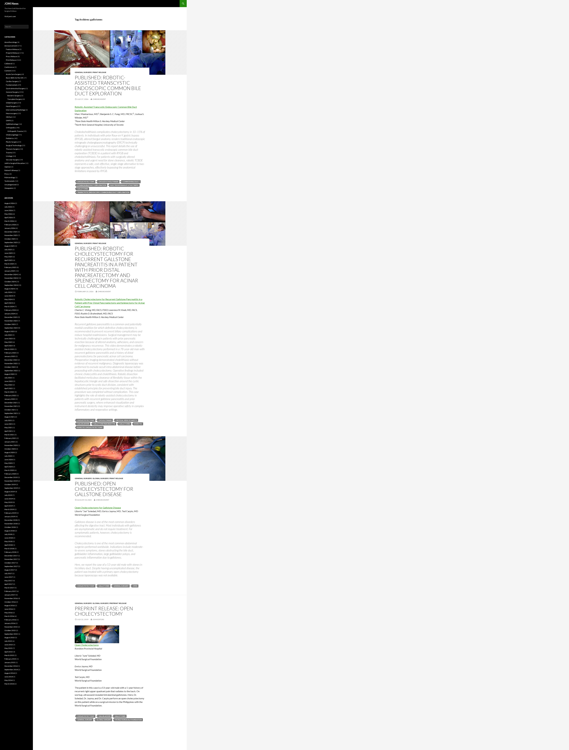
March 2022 (9, 392)
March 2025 (9, 264)
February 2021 (10, 438)
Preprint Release (118, 603)
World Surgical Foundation (128, 720)
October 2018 (10, 527)
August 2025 (9, 246)
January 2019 (9, 516)
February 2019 (10, 513)
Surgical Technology (14, 145)
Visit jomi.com (10, 16)
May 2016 (8, 612)
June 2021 (8, 424)
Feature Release (12, 49)
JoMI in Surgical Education (14, 163)
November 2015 (10, 627)
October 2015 (10, 630)
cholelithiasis (105, 420)
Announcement (10, 46)
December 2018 (10, 520)
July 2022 (8, 378)
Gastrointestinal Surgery (15, 88)
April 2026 (8, 217)
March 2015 (9, 655)
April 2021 (8, 431)
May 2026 (8, 214)
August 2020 (9, 452)
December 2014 (10, 666)
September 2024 (11, 285)
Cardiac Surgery (12, 81)
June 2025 (8, 253)
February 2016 (10, 620)
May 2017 (8, 580)
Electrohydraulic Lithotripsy (124, 185)
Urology (9, 156)
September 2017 (11, 566)
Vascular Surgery (12, 160)
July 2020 (8, 456)
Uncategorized (10, 184)
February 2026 (10, 225)
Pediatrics (10, 138)
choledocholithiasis (108, 182)
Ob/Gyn (9, 117)
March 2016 (9, 616)
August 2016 (9, 605)
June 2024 (8, 296)
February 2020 (10, 474)
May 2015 (8, 648)
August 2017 (9, 570)
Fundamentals (11, 85)
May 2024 (8, 299)
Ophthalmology (12, 124)
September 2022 (11, 370)
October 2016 (10, 602)
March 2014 (9, 684)
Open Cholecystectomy (87, 645)
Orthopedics (11, 128)
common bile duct (131, 182)
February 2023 (10, 353)
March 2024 (9, 306)
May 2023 (8, 342)
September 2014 (11, 669)
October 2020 (10, 449)
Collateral (8, 63)
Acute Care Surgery (13, 74)
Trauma (9, 152)
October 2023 (10, 324)
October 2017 (10, 563)
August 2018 (9, 531)
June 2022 (8, 381)
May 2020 (8, 463)
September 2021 (11, 413)
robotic (138, 424)
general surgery (121, 586)
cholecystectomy (85, 182)
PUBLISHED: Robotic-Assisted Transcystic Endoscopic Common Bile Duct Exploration (108, 85)
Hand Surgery (11, 106)
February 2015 (10, 659)
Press (6, 174)
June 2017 (8, 577)
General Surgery (83, 72)
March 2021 (9, 435)
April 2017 (8, 584)
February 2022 (10, 395)
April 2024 (8, 303)
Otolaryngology (12, 135)
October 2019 (10, 484)
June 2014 (8, 677)
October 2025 (10, 239)
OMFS (8, 120)
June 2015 (8, 645)
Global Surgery (100, 478)
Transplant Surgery (14, 99)
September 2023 (11, 328)
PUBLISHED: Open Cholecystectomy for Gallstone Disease (104, 489)
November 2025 (10, 235)
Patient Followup (11, 170)
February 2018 (10, 552)
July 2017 (8, 573)
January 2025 (9, 271)
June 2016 (8, 609)
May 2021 (8, 427)
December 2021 (10, 402)
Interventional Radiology (15, 110)
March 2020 (9, 470)
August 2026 (9, 203)
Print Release (99, 72)
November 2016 (10, 598)
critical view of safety (126, 420)
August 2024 (9, 289)
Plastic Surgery (12, 142)
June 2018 (8, 538)
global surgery (103, 720)
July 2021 (8, 420)
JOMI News (11, 3)
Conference (9, 67)
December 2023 (10, 317)
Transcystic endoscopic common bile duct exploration (103, 192)
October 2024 (10, 281)
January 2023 (9, 356)
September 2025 (11, 242)
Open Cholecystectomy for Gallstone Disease (98, 507)
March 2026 (9, 221)
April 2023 (8, 346)
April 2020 (8, 467)
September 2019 (11, 488)
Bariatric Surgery (14, 95)
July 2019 (8, 495)
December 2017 (10, 556)
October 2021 (10, 410)
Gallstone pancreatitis (104, 424)
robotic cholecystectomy (90, 427)
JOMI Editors (98, 619)
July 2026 (8, 207)
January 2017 (9, 595)
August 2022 (9, 374)
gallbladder (83, 424)
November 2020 (10, 445)
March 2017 (9, 588)
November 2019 (10, 481)
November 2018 (10, 523)
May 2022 (8, 385)
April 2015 (8, 652)
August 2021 (9, 417)
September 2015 (11, 634)
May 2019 (8, 502)
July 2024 (8, 292)
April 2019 (8, 506)
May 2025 (8, 257)
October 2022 (10, 367)
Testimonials (9, 181)
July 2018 (8, 534)
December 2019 (10, 477)
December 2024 (10, 274)
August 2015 (9, 637)
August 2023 (9, 331)
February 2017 (10, 591)
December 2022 (10, 360)
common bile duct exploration (91, 185)
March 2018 (9, 548)
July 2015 (8, 641)
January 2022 (9, 399)
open (135, 586)
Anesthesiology (10, 42)
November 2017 (10, 559)
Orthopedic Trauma (15, 131)
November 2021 (10, 406)
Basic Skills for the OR (14, 78)
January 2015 (9, 662)
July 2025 (8, 249)
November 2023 (10, 321)
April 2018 (8, 545)
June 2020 (8, 459)
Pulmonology (9, 177)
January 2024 (9, 313)
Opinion (7, 167)
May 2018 (8, 541)
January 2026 (9, 228)
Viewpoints (8, 188)
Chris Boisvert (99, 99)
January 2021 (9, 442)
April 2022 (8, 388)
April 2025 (8, 260)
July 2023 (8, 335)
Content (7, 71)
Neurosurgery (11, 113)
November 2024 (10, 278)
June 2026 (8, 210)
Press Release (11, 56)
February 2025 (10, 267)
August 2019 (9, 491)
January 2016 (9, 623)
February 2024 (10, 310)
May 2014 (8, 680)
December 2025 (10, 232)
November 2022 (10, 363)
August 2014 (9, 673)
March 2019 (9, 509)
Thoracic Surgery (12, 149)
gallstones (82, 189)
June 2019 (8, 499)
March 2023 (9, 349)
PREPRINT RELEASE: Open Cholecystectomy (104, 611)
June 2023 (8, 338)
